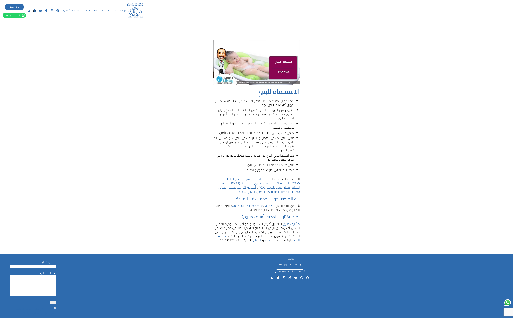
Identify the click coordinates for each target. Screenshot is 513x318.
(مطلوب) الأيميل (47, 262)
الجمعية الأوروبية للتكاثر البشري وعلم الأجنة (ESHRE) (259, 183)
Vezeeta (269, 205)
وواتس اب (294, 271)
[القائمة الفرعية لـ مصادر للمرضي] (82, 10)
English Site (14, 7)
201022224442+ (283, 271)
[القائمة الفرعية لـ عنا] (112, 10)
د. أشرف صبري (291, 224)
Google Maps (255, 205)
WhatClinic (238, 205)
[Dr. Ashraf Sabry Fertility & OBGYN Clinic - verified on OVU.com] (32, 313)
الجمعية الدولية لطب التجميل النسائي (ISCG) (264, 191)
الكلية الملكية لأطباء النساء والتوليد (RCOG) (261, 185)
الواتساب (270, 240)
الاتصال (257, 240)
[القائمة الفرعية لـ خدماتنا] (101, 10)
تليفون (300, 271)
